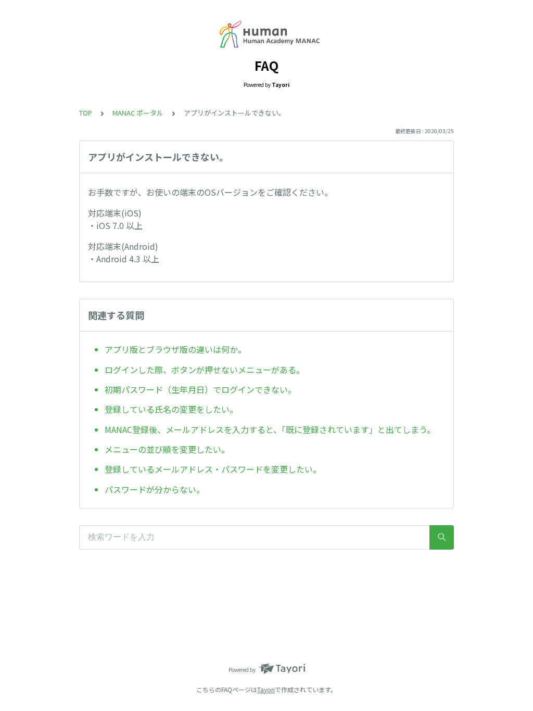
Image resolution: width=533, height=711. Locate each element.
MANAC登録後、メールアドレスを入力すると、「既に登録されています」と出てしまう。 (270, 429)
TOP (85, 113)
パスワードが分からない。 (155, 489)
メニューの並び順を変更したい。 (167, 449)
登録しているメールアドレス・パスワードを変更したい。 (213, 469)
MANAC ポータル (137, 113)
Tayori (266, 689)
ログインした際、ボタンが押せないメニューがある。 (204, 369)
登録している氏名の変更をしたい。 (171, 409)
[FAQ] (266, 35)
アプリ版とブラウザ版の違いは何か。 (175, 349)
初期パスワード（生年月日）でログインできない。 (200, 389)
